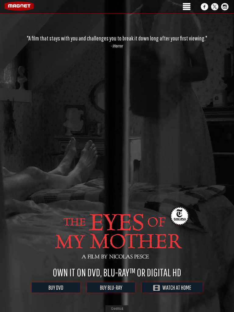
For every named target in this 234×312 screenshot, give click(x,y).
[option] (117, 41)
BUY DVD (55, 287)
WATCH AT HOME (175, 287)
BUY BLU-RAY (111, 287)
